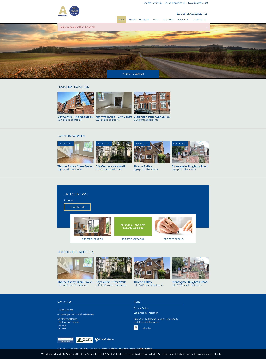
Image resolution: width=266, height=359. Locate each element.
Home (121, 19)
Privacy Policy (141, 308)
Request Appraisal (133, 239)
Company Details (98, 348)
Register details (174, 239)
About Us (183, 19)
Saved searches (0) (198, 3)
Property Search (139, 19)
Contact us (199, 19)
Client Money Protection (146, 313)
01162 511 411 (198, 13)
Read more (77, 207)
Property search (92, 239)
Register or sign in (153, 3)
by (138, 348)
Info (155, 19)
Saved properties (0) (175, 3)
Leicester (183, 13)
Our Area (168, 19)
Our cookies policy (166, 354)
